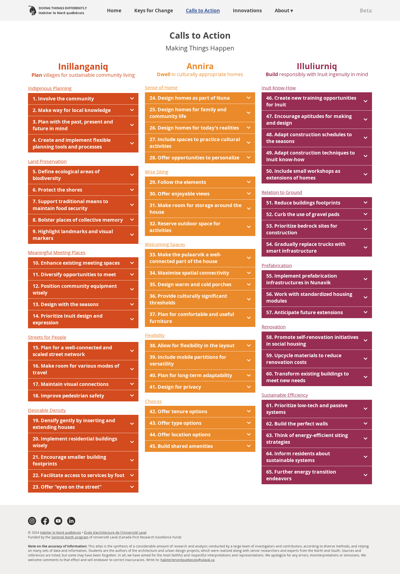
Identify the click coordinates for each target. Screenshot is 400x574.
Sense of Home (161, 87)
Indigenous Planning (50, 88)
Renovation (274, 327)
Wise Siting (156, 172)
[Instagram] (32, 521)
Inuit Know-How (279, 88)
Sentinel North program (69, 537)
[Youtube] (58, 521)
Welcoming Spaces (165, 244)
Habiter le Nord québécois (60, 532)
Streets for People (47, 337)
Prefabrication (277, 265)
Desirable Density (47, 410)
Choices (153, 401)
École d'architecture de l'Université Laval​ (115, 532)
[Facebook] (45, 521)
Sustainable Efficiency (285, 395)
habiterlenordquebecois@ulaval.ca (187, 560)
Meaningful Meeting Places (56, 252)
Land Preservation (47, 161)
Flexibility (155, 335)
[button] (284, 10)
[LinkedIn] (71, 521)
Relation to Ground (282, 192)
